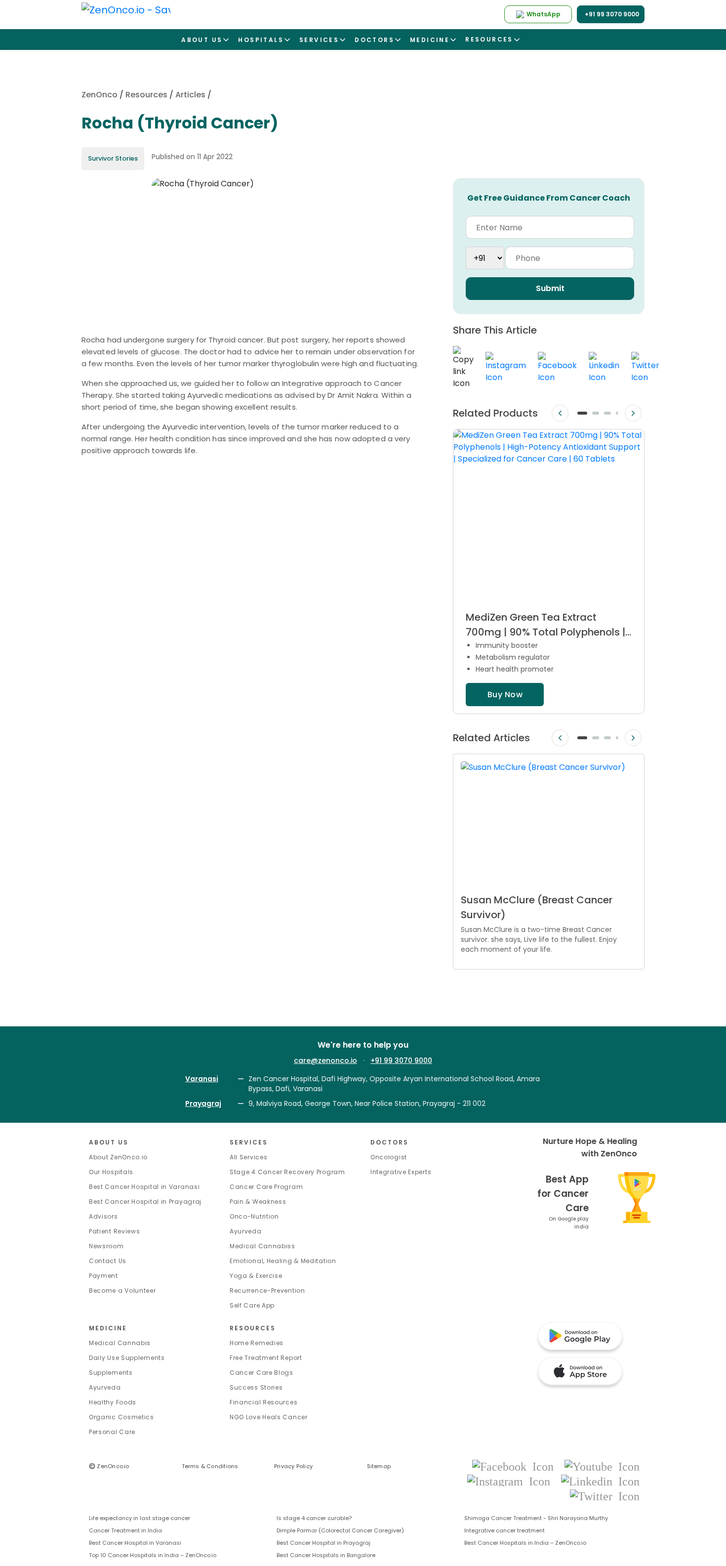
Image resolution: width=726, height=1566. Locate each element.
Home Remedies (256, 1343)
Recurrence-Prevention (267, 1290)
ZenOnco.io (109, 1466)
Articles (190, 94)
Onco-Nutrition (254, 1216)
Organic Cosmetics (121, 1417)
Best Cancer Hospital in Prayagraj (145, 1201)
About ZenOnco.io (118, 1157)
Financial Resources (263, 1402)
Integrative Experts (400, 1172)
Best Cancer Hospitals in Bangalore (326, 1555)
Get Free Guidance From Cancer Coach (548, 198)
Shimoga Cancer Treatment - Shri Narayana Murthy (536, 1518)
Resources (146, 94)
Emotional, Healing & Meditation (283, 1261)
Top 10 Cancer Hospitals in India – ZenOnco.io (152, 1555)
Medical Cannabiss (262, 1246)
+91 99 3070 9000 (401, 1060)
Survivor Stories (113, 158)
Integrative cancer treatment (504, 1530)
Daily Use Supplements (127, 1358)
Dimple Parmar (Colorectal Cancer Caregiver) (340, 1530)
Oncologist (388, 1157)
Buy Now (505, 694)
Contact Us (107, 1261)
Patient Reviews (114, 1231)
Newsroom (106, 1246)
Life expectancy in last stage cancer (139, 1518)
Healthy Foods (112, 1402)
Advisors (103, 1216)
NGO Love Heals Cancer (269, 1417)
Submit (550, 288)
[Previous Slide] (560, 413)
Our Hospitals (111, 1172)
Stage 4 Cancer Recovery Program (287, 1172)
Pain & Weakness (258, 1201)
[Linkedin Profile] (600, 1481)
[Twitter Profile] (605, 1495)
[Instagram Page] (511, 1481)
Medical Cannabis (120, 1343)
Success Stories (256, 1387)
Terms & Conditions (210, 1466)
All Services (248, 1157)
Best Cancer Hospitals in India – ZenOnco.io (525, 1543)
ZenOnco (99, 94)
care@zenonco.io (325, 1060)
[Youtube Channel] (602, 1466)
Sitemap (379, 1466)
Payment (103, 1275)
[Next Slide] (633, 413)
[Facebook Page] (516, 1466)
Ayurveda (246, 1231)
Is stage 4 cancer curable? (314, 1518)
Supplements (111, 1372)
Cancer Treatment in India (125, 1530)
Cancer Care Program (266, 1187)
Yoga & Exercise (256, 1275)
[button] (582, 413)
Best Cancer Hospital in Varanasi (144, 1187)
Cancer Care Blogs (261, 1372)
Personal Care (112, 1432)
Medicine (108, 1328)
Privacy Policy (293, 1466)
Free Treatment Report (266, 1358)
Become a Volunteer (122, 1290)
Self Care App (252, 1305)
